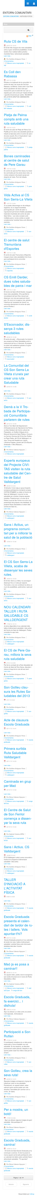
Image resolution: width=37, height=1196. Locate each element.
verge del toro (17, 990)
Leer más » (7, 56)
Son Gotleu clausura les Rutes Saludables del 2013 (17, 691)
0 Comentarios (8, 61)
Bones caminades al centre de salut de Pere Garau (17, 160)
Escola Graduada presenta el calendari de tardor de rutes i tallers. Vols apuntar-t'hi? (18, 925)
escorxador (10, 359)
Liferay (32, 1194)
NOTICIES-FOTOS (26, 16)
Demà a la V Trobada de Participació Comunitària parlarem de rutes (17, 413)
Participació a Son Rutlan (17, 1033)
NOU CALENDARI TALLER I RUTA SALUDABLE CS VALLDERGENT (17, 613)
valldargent (10, 518)
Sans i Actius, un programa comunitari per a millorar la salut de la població (18, 531)
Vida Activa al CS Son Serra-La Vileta (18, 197)
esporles (10, 271)
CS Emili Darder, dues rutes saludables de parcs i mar (18, 281)
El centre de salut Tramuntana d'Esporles (16, 244)
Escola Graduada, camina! (17, 1142)
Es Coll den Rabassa (12, 73)
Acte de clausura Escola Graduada (16, 722)
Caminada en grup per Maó (17, 783)
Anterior (11, 1184)
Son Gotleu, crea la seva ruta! (18, 1072)
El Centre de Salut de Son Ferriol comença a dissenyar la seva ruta (18, 816)
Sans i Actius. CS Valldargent (16, 848)
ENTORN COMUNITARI (11, 16)
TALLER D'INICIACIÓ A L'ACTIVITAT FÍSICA (14, 886)
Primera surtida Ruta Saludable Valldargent (15, 752)
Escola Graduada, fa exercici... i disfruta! (17, 1001)
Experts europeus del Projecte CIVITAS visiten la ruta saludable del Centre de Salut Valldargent (17, 471)
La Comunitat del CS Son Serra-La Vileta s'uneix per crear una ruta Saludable (16, 374)
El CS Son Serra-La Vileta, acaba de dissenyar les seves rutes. (18, 568)
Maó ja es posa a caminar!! (16, 966)
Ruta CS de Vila (15, 41)
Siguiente (26, 1184)
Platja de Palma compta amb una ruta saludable (16, 119)
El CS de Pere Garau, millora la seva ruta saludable (17, 654)
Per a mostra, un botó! (16, 1111)
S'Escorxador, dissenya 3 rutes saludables (17, 328)
